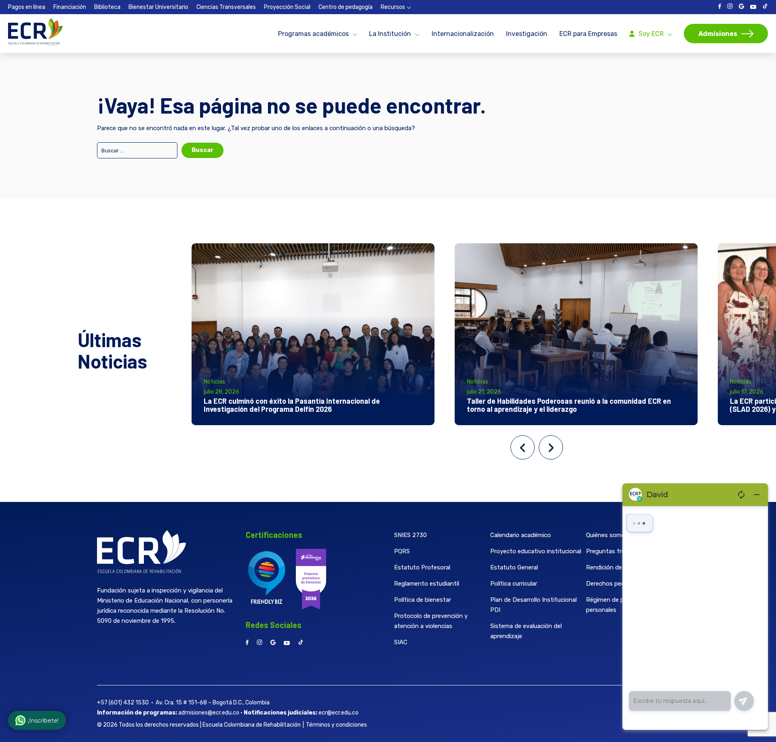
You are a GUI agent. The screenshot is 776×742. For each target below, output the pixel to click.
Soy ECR (651, 34)
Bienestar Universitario (158, 7)
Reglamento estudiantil (426, 583)
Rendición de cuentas (616, 567)
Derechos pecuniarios (616, 583)
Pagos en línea (26, 7)
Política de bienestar (422, 599)
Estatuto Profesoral (422, 567)
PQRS (402, 551)
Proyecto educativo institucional (535, 551)
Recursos (393, 7)
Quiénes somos (607, 535)
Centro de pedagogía (345, 7)
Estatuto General (514, 567)
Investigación (526, 34)
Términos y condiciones (336, 724)
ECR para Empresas (588, 34)
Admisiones (717, 34)
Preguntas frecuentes (616, 551)
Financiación (69, 7)
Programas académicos (313, 34)
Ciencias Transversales (226, 7)
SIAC (400, 642)
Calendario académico (520, 535)
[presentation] (522, 447)
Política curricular (513, 583)
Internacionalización (463, 34)
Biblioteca (107, 7)
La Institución (390, 34)
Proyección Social (287, 7)
